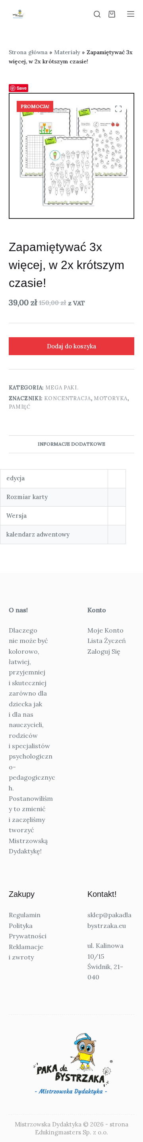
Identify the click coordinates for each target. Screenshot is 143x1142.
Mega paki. (62, 387)
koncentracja (67, 398)
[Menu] (130, 14)
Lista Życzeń (106, 641)
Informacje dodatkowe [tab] (71, 444)
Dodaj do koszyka (71, 346)
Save (22, 88)
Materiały (67, 52)
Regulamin (25, 915)
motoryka (111, 398)
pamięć (20, 406)
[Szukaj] (97, 14)
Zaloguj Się (103, 651)
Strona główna (28, 52)
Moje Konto (105, 630)
